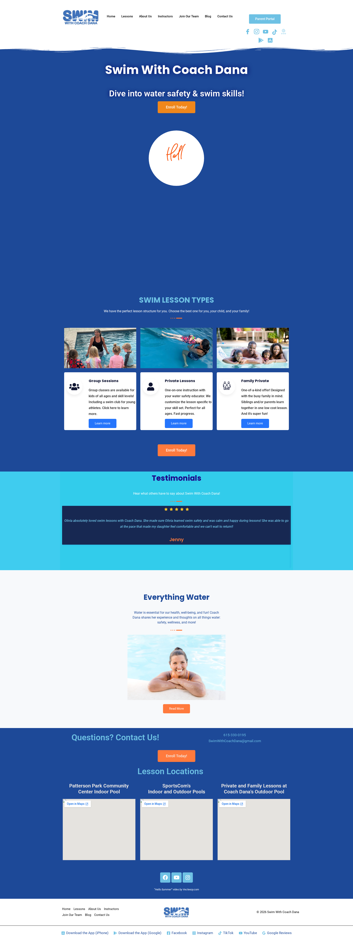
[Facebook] (248, 32)
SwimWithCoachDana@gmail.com (235, 741)
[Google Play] (261, 40)
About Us (145, 16)
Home (111, 16)
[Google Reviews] (283, 32)
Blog (208, 16)
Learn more (102, 423)
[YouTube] (266, 32)
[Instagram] (257, 32)
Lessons (127, 16)
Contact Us (225, 16)
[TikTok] (274, 32)
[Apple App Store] (270, 40)
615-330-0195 (234, 735)
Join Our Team (189, 16)
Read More (176, 708)
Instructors (165, 16)
